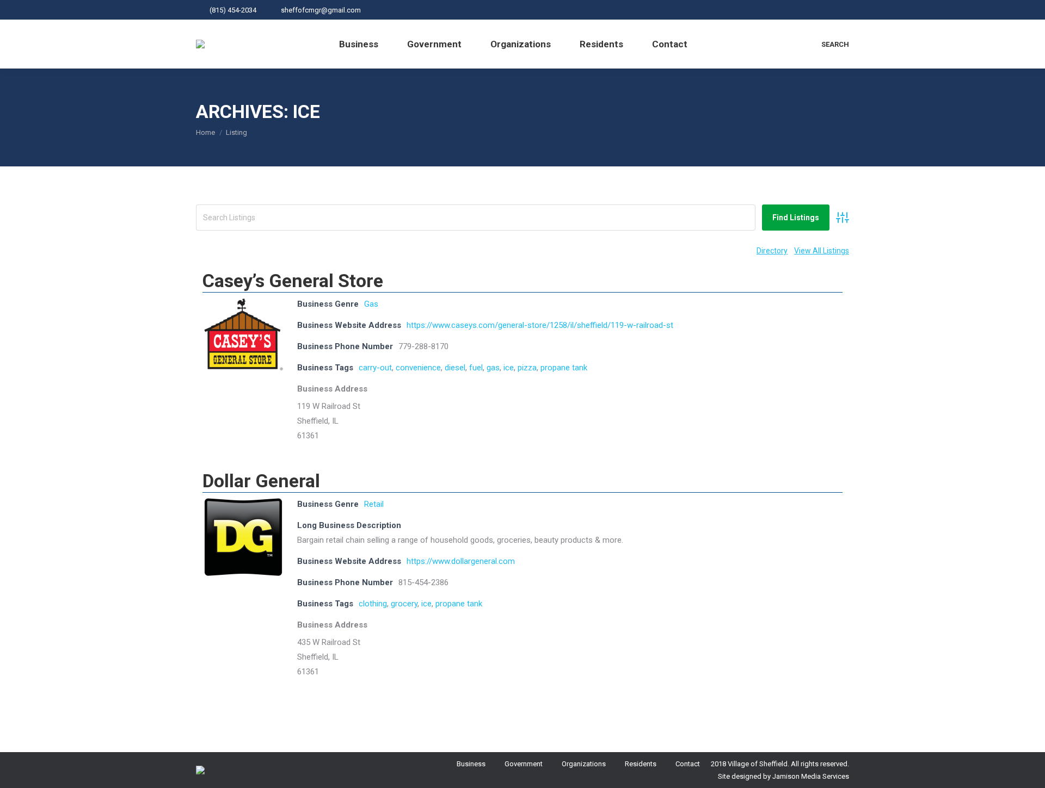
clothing (373, 604)
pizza (527, 368)
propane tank (563, 368)
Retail (374, 504)
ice (508, 368)
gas (493, 368)
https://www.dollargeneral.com (461, 561)
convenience (418, 368)
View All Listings (821, 250)
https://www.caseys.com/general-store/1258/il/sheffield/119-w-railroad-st (540, 325)
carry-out (375, 368)
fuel (476, 368)
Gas (371, 304)
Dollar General (261, 481)
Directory (772, 250)
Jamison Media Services (810, 776)
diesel (455, 368)
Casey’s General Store (292, 280)
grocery (404, 604)
